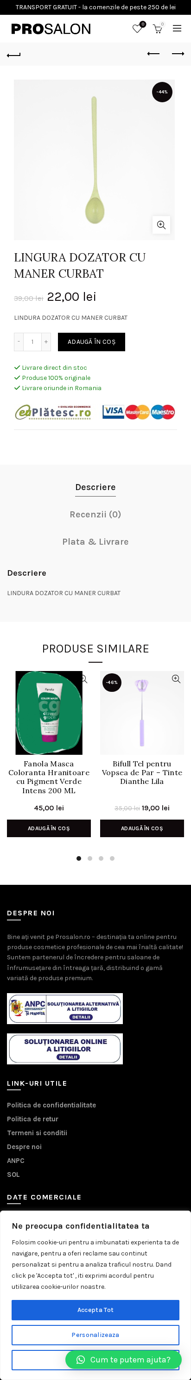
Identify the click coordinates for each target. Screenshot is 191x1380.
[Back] (13, 54)
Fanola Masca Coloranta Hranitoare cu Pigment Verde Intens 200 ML (48, 777)
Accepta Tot (95, 1310)
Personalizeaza (95, 1335)
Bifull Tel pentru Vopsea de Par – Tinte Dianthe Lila (142, 772)
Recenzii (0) (95, 514)
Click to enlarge (161, 225)
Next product (177, 54)
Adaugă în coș (91, 342)
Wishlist (143, 24)
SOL (13, 1174)
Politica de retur (32, 1119)
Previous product (154, 54)
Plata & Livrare (95, 541)
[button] (123, 1359)
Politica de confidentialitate (51, 1105)
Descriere (95, 487)
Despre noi (24, 1147)
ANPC (16, 1160)
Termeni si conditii (37, 1133)
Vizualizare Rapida (83, 679)
